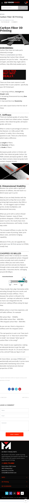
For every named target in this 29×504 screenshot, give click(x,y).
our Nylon (3, 159)
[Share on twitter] (16, 389)
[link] (26, 491)
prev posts (3, 397)
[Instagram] (14, 493)
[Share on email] (19, 389)
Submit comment (14, 434)
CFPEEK (19, 359)
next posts (25, 397)
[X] (6, 493)
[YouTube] (18, 493)
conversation (10, 55)
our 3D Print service (14, 244)
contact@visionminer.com (9, 472)
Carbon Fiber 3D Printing (11, 17)
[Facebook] (10, 493)
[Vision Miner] (14, 3)
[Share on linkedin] (9, 389)
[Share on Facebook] (12, 389)
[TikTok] (22, 493)
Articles (2, 14)
